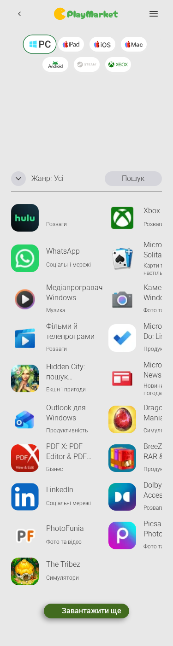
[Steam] (87, 64)
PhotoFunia (65, 528)
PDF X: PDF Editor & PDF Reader (66, 452)
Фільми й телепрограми (70, 331)
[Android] (55, 64)
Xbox (151, 210)
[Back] (19, 14)
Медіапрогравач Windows (74, 292)
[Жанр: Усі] (18, 178)
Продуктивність (67, 430)
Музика (55, 310)
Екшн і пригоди (66, 389)
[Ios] (102, 44)
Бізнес (54, 469)
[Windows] (39, 44)
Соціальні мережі (68, 265)
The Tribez (63, 564)
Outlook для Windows (66, 412)
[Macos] (134, 44)
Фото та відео (64, 542)
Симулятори (62, 578)
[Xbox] (118, 64)
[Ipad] (71, 44)
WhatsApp (63, 251)
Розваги (56, 224)
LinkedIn (59, 489)
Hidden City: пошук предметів (65, 372)
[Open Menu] (153, 14)
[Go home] (86, 13)
